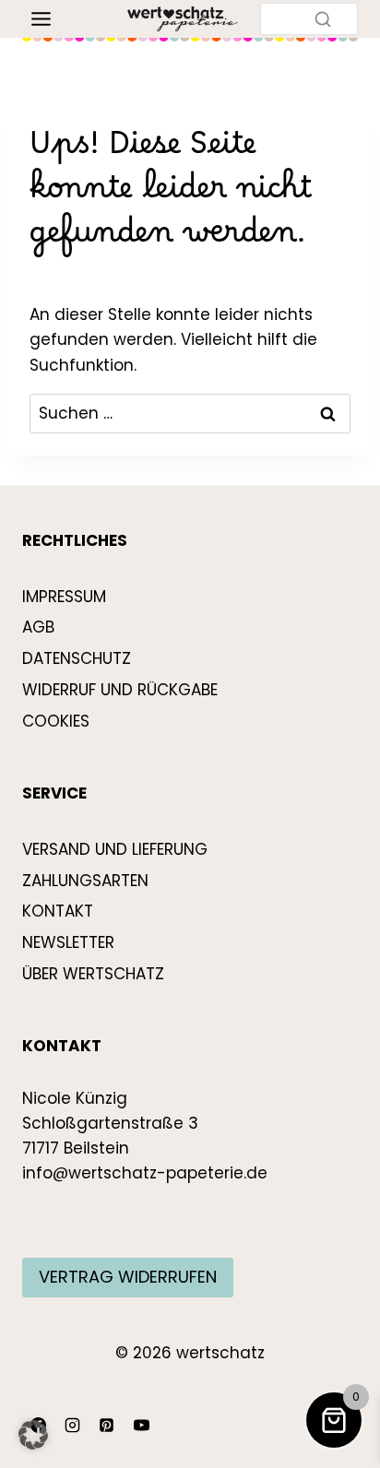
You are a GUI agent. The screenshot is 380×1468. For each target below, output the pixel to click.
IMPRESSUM (64, 597)
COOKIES (55, 721)
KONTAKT (57, 911)
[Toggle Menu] (41, 19)
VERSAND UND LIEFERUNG (115, 849)
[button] (33, 1435)
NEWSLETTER (68, 942)
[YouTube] (141, 1424)
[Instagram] (72, 1424)
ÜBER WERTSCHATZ (93, 974)
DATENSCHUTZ (76, 658)
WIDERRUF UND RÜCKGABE (120, 690)
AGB (38, 627)
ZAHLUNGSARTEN (85, 881)
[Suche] (323, 18)
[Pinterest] (107, 1424)
